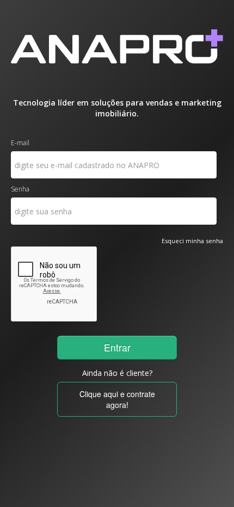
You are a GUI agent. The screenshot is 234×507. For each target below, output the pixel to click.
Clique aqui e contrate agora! (117, 399)
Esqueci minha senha (192, 241)
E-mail (20, 142)
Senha (20, 189)
